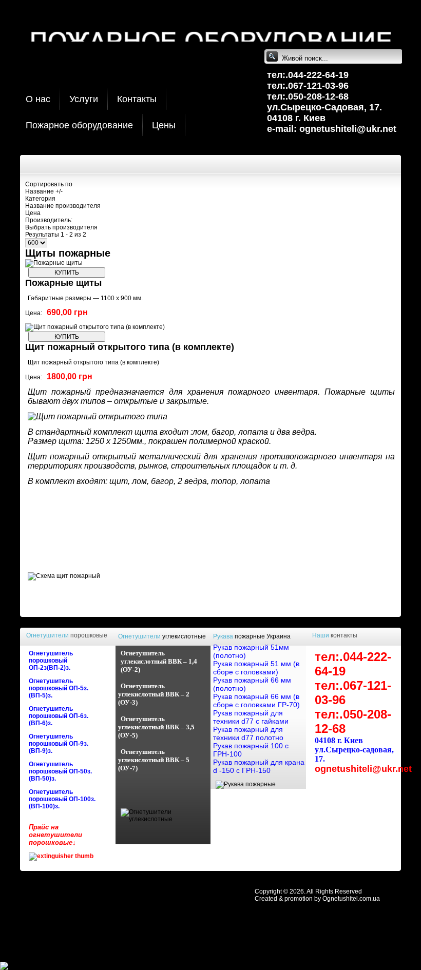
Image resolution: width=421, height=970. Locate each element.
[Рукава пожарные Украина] (246, 784)
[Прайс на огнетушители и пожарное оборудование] (61, 856)
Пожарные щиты (63, 283)
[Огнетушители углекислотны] (166, 819)
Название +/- (44, 191)
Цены (164, 125)
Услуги (83, 99)
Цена (33, 213)
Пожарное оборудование (79, 125)
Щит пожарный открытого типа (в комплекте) (129, 347)
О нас (38, 99)
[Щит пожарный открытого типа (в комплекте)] (95, 327)
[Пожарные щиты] (54, 262)
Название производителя (63, 205)
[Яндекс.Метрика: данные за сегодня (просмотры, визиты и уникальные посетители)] (28, 966)
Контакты (137, 99)
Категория (40, 198)
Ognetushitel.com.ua (351, 898)
